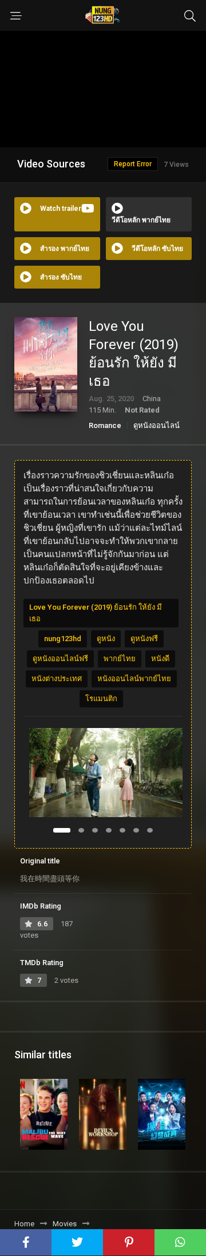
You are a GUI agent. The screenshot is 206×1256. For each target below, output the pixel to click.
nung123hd (62, 638)
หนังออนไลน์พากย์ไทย (134, 678)
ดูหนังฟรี (144, 638)
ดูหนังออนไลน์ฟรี (60, 658)
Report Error (133, 164)
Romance (105, 425)
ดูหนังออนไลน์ (156, 425)
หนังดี (160, 658)
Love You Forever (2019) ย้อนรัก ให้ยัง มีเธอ (95, 613)
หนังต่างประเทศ (56, 678)
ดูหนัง (106, 638)
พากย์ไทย (120, 658)
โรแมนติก (101, 698)
